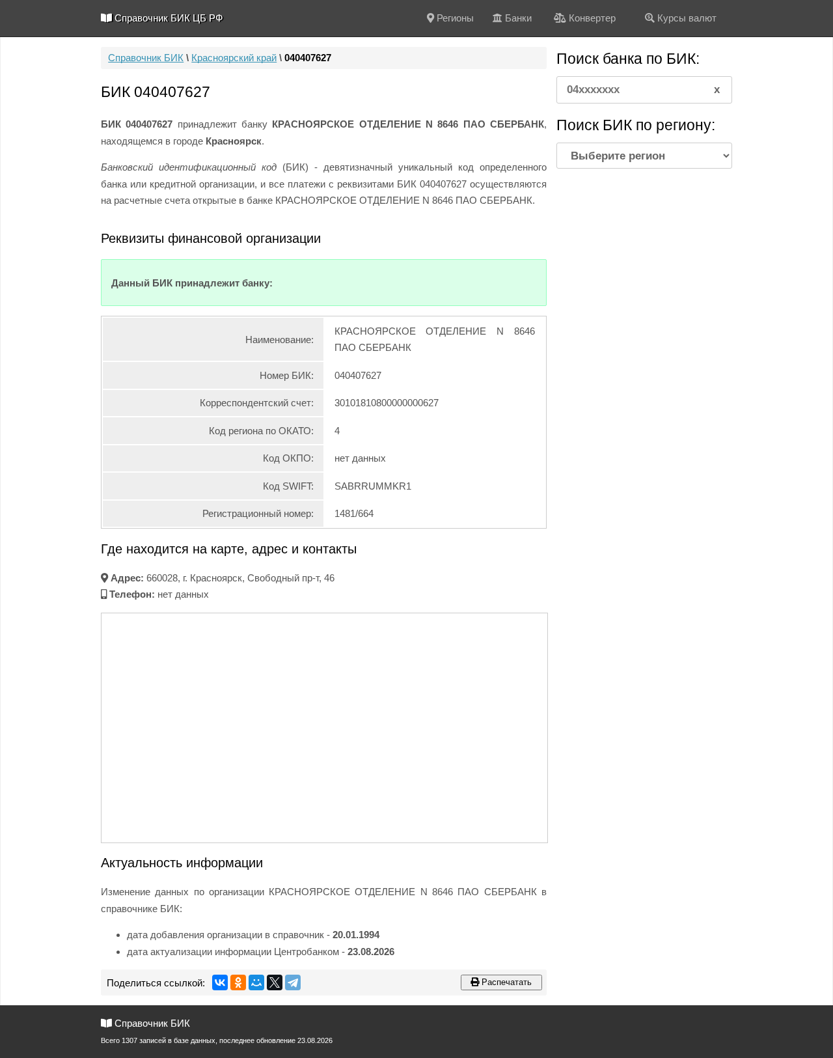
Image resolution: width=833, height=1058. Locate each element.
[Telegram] (293, 982)
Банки (517, 17)
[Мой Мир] (256, 982)
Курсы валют (686, 17)
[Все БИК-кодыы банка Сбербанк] (392, 283)
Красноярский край (234, 57)
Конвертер (591, 17)
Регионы (454, 17)
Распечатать (505, 982)
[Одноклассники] (238, 982)
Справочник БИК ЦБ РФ (167, 17)
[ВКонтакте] (220, 982)
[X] (274, 982)
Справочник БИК (146, 57)
